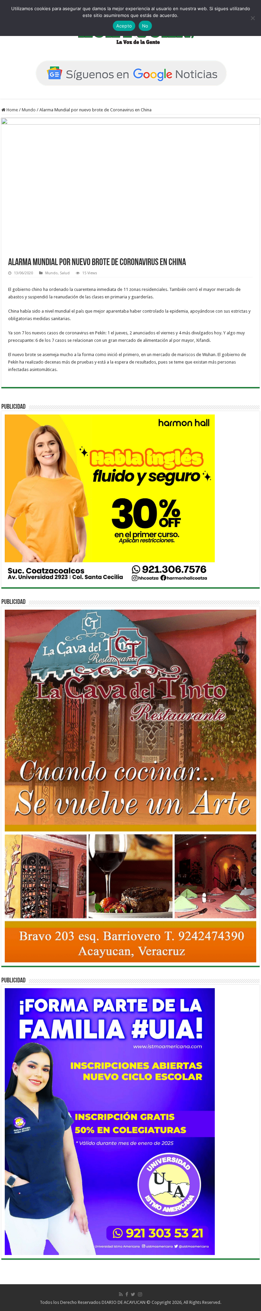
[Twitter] (133, 1294)
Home (11, 109)
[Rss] (120, 1294)
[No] (252, 18)
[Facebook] (127, 1294)
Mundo (29, 109)
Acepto (124, 26)
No (145, 26)
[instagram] (140, 1294)
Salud (65, 273)
